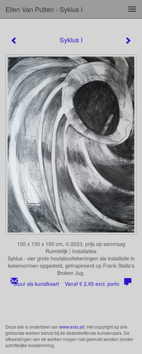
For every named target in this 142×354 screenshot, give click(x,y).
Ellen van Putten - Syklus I (44, 9)
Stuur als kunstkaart (66, 283)
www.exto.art (71, 327)
